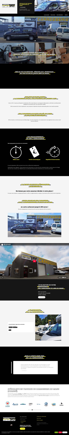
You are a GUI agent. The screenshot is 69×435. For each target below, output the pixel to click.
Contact (22, 422)
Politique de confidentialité (41, 416)
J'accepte (56, 432)
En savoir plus (65, 432)
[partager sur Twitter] (8, 424)
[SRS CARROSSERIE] (8, 5)
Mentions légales (40, 420)
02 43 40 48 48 (22, 7)
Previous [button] (10, 367)
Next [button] (58, 367)
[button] (3, 29)
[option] (34, 367)
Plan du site (39, 418)
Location (22, 428)
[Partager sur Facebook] (6, 424)
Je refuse (60, 432)
